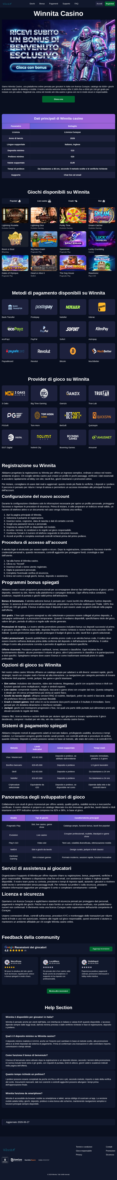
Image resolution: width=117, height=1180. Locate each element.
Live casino (42, 201)
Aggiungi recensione (101, 949)
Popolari (13, 201)
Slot (100, 201)
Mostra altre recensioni (58, 991)
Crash (71, 201)
